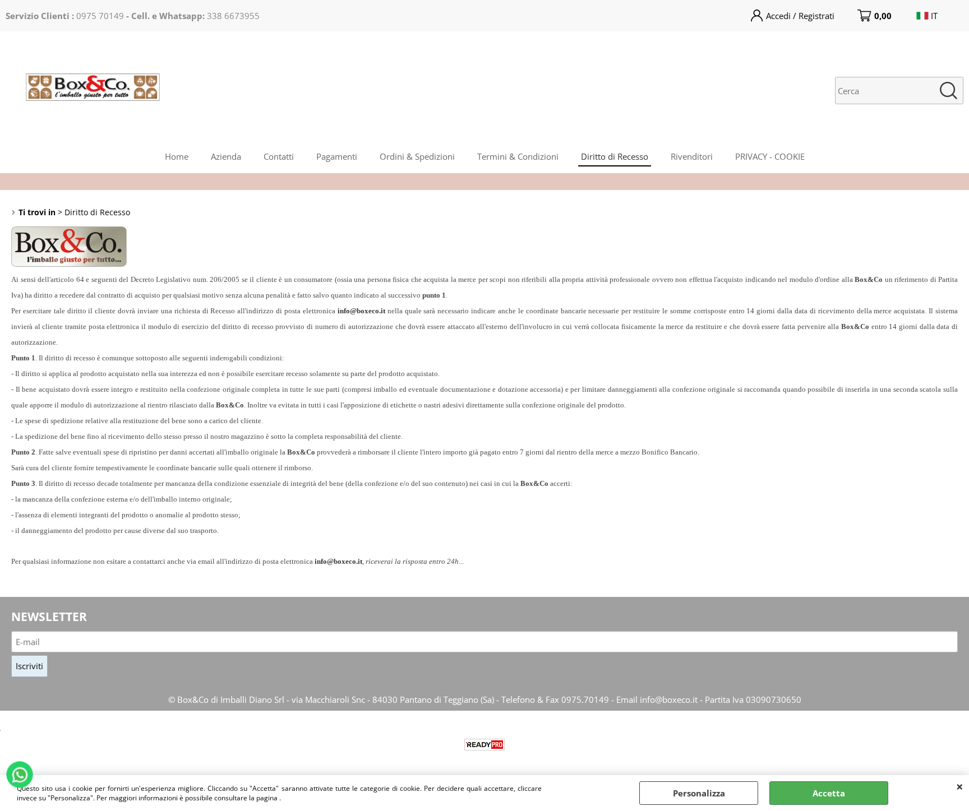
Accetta (829, 793)
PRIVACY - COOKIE (770, 156)
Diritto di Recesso (614, 156)
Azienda (226, 156)
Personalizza (699, 793)
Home (176, 156)
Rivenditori (692, 156)
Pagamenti (336, 156)
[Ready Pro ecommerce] (484, 744)
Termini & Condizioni (518, 156)
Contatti (279, 156)
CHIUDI (959, 786)
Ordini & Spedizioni (417, 156)
